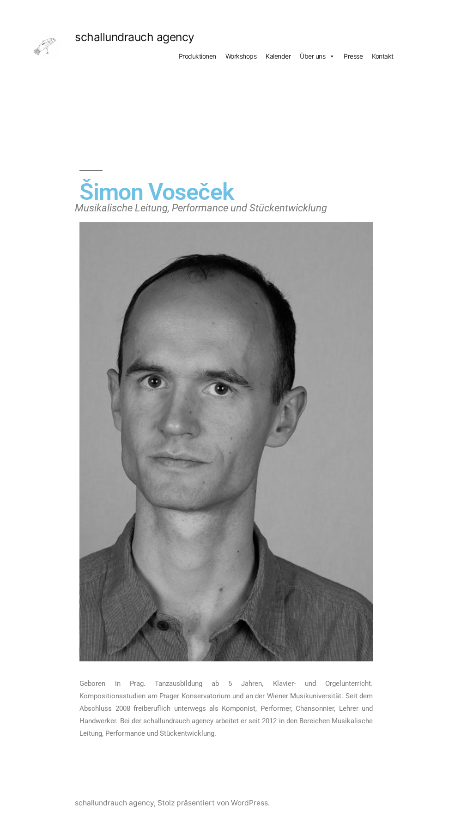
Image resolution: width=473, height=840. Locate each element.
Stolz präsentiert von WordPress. (214, 802)
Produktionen (197, 56)
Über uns (312, 56)
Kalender (278, 56)
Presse (353, 56)
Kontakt (383, 56)
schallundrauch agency (134, 37)
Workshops (241, 56)
